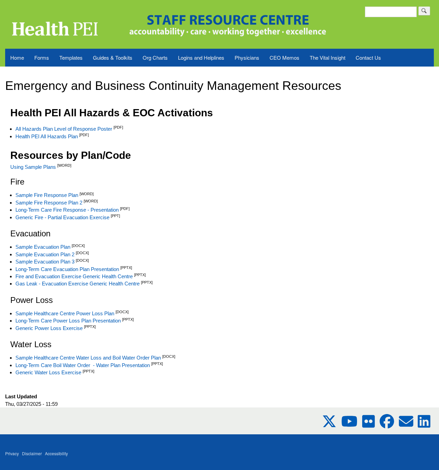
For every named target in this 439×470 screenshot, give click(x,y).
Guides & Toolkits (112, 57)
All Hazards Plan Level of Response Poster (63, 129)
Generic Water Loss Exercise (48, 372)
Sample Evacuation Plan (42, 247)
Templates (71, 57)
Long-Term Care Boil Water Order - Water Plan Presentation (82, 365)
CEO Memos (284, 57)
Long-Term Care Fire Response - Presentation (67, 210)
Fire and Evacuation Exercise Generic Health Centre (74, 276)
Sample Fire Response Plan (46, 195)
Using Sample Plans (33, 167)
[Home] (54, 20)
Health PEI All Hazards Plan (46, 136)
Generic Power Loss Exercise (49, 328)
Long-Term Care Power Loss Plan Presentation (68, 321)
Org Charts (155, 57)
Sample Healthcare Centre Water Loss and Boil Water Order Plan (88, 358)
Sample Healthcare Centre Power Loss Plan (64, 313)
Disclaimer (32, 453)
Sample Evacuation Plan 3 (44, 262)
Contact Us (368, 57)
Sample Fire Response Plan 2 (48, 202)
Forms (41, 57)
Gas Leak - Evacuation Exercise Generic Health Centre (77, 283)
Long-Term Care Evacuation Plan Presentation (67, 269)
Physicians (247, 57)
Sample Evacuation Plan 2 (44, 254)
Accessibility (56, 453)
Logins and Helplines (201, 57)
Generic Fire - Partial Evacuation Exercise (62, 217)
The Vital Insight (327, 57)
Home (17, 57)
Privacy (12, 453)
